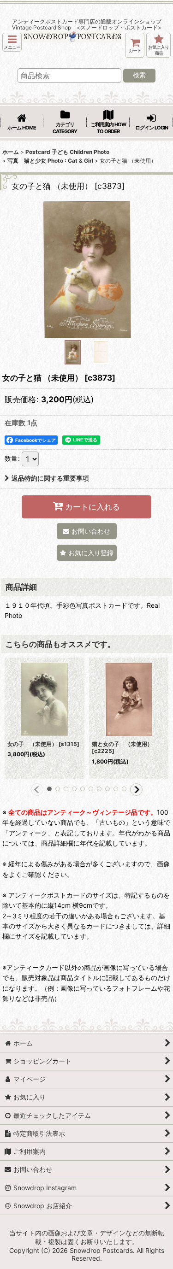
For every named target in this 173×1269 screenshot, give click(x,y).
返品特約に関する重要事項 (50, 478)
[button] (12, 42)
